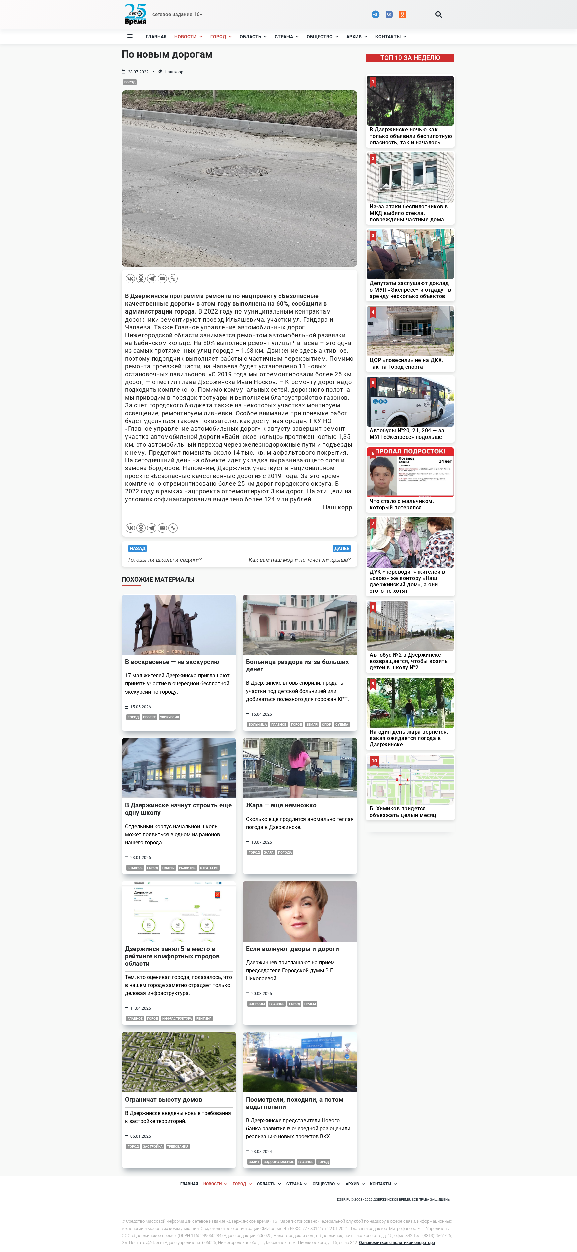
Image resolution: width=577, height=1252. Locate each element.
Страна (284, 36)
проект (149, 717)
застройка (153, 1146)
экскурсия (169, 717)
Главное (135, 1018)
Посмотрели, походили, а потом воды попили (294, 1103)
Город (218, 36)
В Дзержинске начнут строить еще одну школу (178, 809)
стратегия (209, 868)
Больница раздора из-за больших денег (297, 665)
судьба (341, 724)
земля (312, 724)
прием (310, 1004)
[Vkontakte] (130, 278)
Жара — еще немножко (281, 805)
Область (250, 36)
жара (269, 852)
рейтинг (203, 1018)
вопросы (257, 1004)
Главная (156, 36)
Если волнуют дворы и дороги (292, 949)
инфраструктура (177, 1018)
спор (326, 724)
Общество (320, 36)
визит (254, 1162)
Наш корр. (174, 72)
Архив (354, 36)
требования (177, 1146)
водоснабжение (279, 1162)
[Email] (162, 278)
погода (285, 852)
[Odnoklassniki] (141, 278)
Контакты (388, 36)
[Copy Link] (173, 278)
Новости (185, 36)
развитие (187, 868)
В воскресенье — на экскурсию (172, 662)
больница (258, 724)
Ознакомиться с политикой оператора (397, 1242)
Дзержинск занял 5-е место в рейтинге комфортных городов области (172, 956)
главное (278, 724)
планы (168, 868)
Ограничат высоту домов (163, 1099)
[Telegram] (151, 278)
